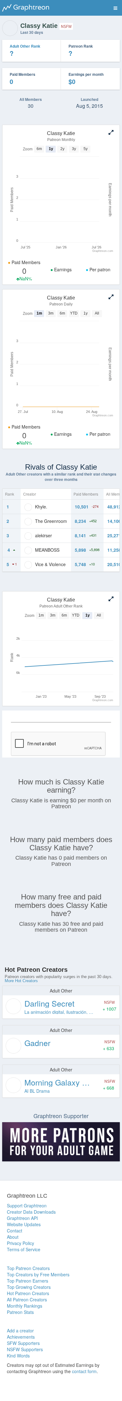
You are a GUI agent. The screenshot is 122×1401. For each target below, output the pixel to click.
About (12, 1237)
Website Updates (24, 1224)
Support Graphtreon (27, 1205)
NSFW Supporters (25, 1349)
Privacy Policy (20, 1243)
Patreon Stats (20, 1312)
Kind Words (18, 1355)
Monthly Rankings (24, 1306)
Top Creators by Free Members (38, 1274)
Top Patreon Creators (28, 1268)
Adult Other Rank (25, 46)
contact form (84, 1371)
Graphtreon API (22, 1218)
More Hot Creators (21, 980)
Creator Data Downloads (31, 1212)
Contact (14, 1230)
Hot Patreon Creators (28, 1293)
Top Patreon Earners (27, 1281)
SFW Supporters (23, 1343)
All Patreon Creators (27, 1299)
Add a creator (20, 1330)
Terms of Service (23, 1249)
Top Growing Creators (29, 1287)
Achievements (21, 1337)
